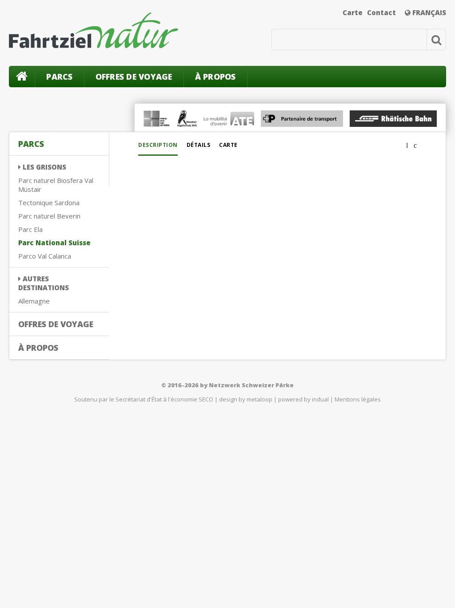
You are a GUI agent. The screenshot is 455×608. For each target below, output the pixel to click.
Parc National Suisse (54, 242)
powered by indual (303, 399)
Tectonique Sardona (49, 202)
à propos (215, 76)
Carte (353, 12)
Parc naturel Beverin (49, 215)
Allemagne (34, 300)
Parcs (59, 76)
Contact (381, 12)
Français (428, 12)
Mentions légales (358, 399)
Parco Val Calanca (44, 255)
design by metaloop (245, 399)
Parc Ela (30, 229)
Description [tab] (158, 145)
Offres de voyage (134, 76)
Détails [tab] (199, 145)
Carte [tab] (228, 145)
